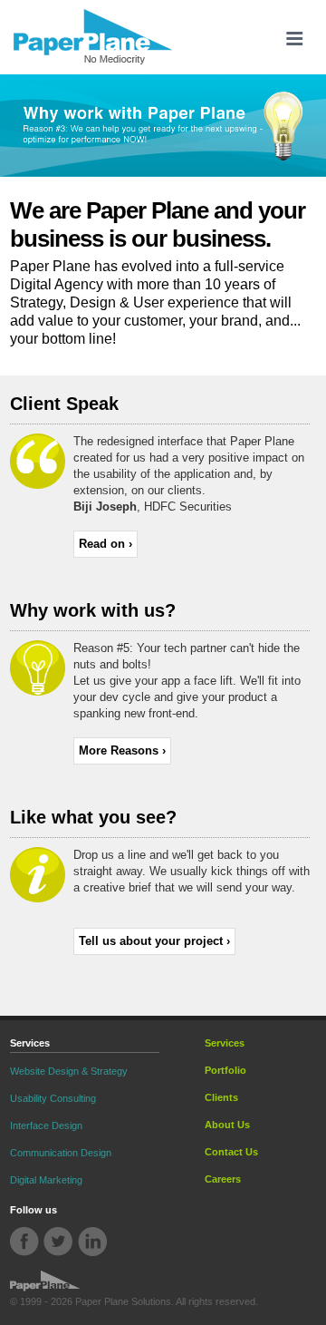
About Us (227, 1124)
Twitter (58, 1242)
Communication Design (60, 1152)
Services (224, 1043)
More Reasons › (122, 750)
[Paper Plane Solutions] (93, 36)
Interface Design (46, 1125)
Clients (221, 1097)
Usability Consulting (53, 1098)
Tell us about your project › (154, 941)
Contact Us (231, 1151)
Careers (223, 1179)
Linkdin (92, 1242)
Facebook (25, 1242)
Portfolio (225, 1070)
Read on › (105, 543)
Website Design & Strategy (69, 1071)
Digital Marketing (46, 1179)
